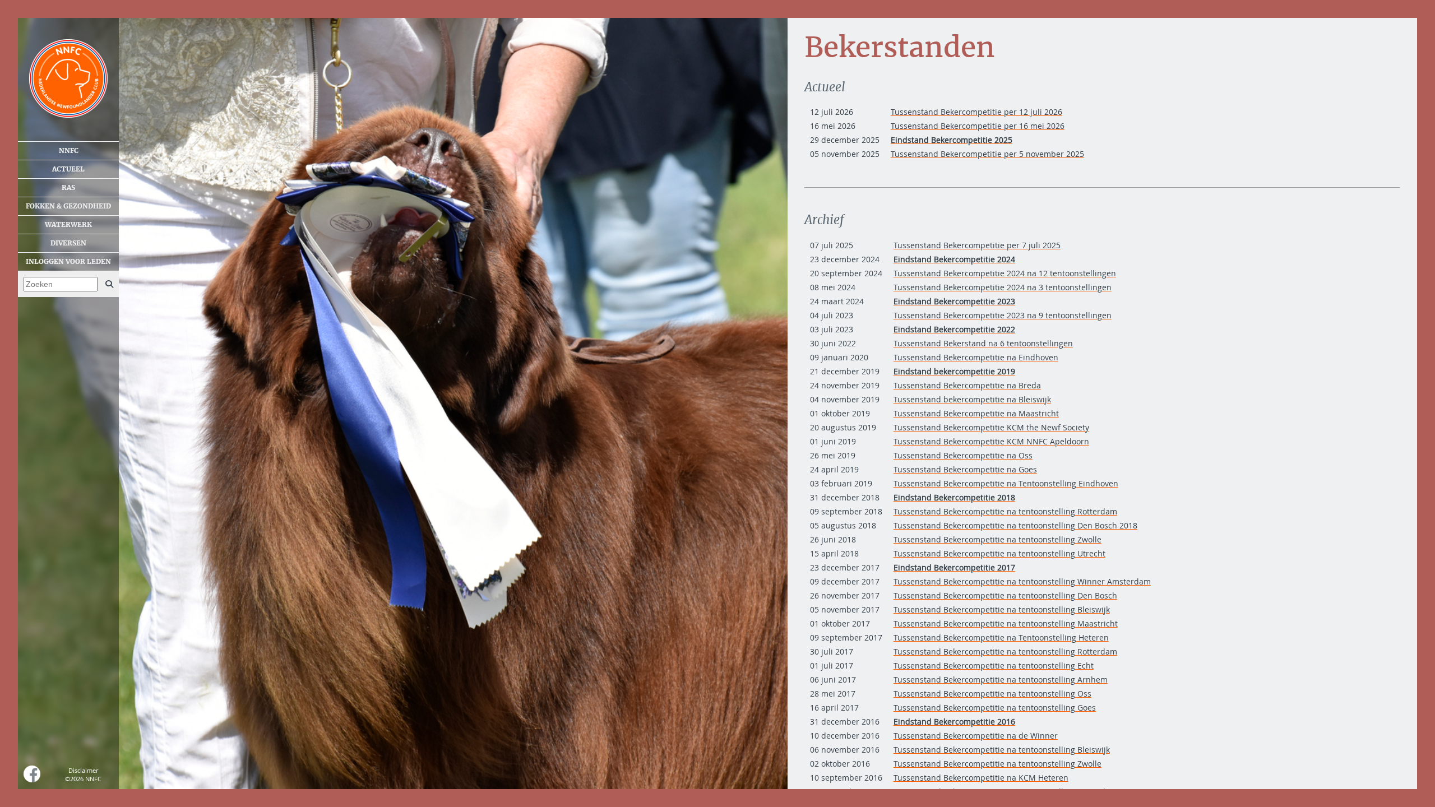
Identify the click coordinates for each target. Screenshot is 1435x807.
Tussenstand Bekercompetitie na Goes (965, 469)
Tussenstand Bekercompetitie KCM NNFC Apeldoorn (991, 441)
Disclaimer (83, 770)
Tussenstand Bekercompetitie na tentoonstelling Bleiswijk (1002, 609)
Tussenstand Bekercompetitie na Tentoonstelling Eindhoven (1006, 483)
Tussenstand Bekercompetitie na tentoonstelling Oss (992, 693)
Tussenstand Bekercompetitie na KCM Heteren (981, 777)
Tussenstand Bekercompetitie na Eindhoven (976, 357)
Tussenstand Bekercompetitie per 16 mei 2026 (977, 125)
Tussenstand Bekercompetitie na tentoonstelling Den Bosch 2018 (1015, 525)
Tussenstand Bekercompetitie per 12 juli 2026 (976, 111)
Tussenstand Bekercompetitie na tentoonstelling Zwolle (997, 539)
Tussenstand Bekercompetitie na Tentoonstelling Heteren (1001, 637)
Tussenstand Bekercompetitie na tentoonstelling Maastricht (1006, 623)
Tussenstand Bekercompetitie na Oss (963, 455)
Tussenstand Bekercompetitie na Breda (967, 385)
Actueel (68, 169)
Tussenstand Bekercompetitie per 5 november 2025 (987, 154)
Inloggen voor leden (68, 261)
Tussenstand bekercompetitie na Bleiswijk (972, 399)
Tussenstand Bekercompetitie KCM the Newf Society (991, 427)
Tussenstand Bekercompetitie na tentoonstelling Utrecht (999, 553)
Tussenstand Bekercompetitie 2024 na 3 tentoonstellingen (1003, 287)
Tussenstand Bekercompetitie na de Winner (976, 735)
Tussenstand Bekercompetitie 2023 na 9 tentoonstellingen (1003, 315)
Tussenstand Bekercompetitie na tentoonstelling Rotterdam (1005, 511)
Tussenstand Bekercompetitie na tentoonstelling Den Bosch (1005, 595)
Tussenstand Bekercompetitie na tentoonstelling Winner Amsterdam (1022, 581)
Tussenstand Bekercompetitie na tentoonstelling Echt (994, 665)
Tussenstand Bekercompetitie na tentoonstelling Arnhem (1001, 679)
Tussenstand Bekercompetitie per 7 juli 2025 (977, 245)
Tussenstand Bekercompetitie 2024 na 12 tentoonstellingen (1005, 273)
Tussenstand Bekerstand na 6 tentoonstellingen (983, 343)
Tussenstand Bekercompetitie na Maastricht (976, 413)
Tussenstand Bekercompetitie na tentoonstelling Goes (995, 707)
